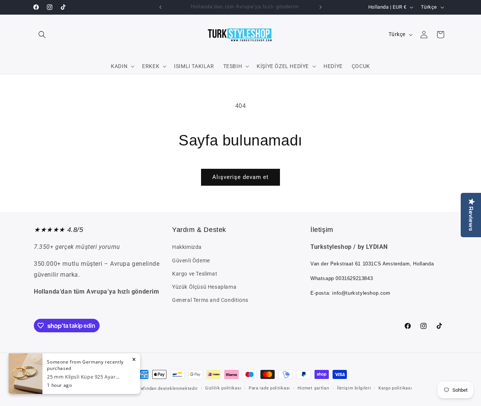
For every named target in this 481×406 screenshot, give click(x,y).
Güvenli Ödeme (191, 261)
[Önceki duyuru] (160, 7)
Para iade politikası (269, 388)
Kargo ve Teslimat (194, 274)
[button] (42, 34)
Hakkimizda (187, 247)
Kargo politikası (395, 388)
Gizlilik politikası (223, 388)
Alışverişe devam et (240, 177)
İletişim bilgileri (354, 388)
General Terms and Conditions (210, 300)
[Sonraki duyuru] (320, 7)
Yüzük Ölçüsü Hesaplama (204, 287)
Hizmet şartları (314, 388)
